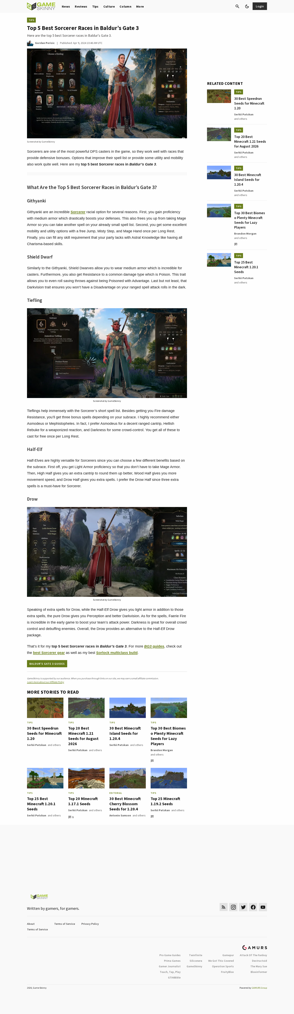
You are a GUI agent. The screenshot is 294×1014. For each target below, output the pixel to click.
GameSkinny (194, 966)
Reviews (81, 6)
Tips (95, 6)
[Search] (237, 6)
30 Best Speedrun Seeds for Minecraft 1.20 (44, 733)
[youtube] (263, 907)
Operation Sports (223, 966)
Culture (109, 6)
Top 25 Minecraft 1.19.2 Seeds (165, 801)
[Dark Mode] (247, 6)
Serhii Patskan (36, 745)
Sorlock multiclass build (117, 653)
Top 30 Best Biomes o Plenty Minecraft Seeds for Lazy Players (168, 736)
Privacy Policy (90, 924)
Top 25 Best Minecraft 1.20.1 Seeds (41, 803)
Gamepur (228, 955)
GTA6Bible (174, 977)
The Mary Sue (258, 966)
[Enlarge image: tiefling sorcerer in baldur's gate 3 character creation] (182, 313)
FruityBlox (227, 972)
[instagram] (233, 907)
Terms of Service (64, 924)
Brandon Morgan (162, 750)
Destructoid (259, 961)
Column (125, 6)
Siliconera (196, 961)
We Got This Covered (221, 961)
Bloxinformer (259, 972)
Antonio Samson (120, 815)
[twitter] (243, 907)
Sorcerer (78, 212)
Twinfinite (195, 955)
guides (154, 646)
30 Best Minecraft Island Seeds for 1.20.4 (125, 733)
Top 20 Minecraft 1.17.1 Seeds (83, 801)
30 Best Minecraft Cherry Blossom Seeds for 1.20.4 (125, 803)
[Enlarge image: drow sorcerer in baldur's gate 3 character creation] (182, 512)
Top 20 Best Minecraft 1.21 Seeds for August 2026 (83, 736)
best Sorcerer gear (49, 653)
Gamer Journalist (170, 966)
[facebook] (253, 907)
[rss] (224, 907)
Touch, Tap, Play (170, 972)
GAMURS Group (259, 987)
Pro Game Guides (170, 955)
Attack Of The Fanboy (253, 955)
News (66, 6)
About (31, 924)
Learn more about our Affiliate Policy (45, 681)
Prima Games (172, 961)
